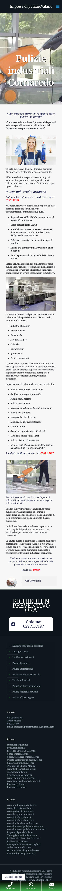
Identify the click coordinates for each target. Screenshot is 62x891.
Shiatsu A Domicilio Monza (20, 763)
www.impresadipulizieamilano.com (25, 826)
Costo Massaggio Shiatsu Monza (23, 757)
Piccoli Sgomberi (20, 663)
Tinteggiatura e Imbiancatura (22, 835)
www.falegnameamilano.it (20, 814)
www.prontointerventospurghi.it (23, 844)
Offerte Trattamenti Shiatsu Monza (24, 760)
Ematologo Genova (16, 787)
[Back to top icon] (55, 884)
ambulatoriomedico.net (19, 847)
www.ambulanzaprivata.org (21, 853)
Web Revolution (33, 580)
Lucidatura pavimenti (23, 657)
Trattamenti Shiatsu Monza (21, 766)
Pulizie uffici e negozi (23, 697)
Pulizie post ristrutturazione (26, 686)
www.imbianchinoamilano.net (22, 823)
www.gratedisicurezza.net (20, 811)
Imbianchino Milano (17, 841)
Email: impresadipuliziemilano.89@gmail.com (30, 726)
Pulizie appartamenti (22, 668)
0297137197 (12, 200)
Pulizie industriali (21, 680)
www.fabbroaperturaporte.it (21, 769)
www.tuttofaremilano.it (19, 817)
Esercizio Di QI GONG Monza (21, 750)
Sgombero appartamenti (19, 775)
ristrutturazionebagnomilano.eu (23, 850)
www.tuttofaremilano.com (20, 820)
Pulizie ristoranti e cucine (25, 691)
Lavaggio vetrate (20, 651)
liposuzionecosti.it (16, 747)
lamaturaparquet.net (17, 744)
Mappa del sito (18, 880)
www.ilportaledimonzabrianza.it (23, 781)
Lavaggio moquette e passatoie (27, 646)
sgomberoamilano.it (17, 772)
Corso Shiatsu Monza (17, 754)
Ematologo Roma (15, 784)
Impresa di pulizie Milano (31, 6)
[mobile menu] (57, 6)
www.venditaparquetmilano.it (22, 805)
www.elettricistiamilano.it (20, 808)
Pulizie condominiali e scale (26, 674)
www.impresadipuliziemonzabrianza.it (26, 829)
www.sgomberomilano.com (21, 778)
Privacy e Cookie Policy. (39, 880)
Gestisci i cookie (13, 876)
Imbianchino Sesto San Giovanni (23, 838)
